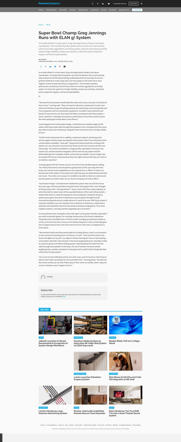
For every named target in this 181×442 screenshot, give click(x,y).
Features (63, 10)
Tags (66, 425)
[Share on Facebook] (45, 66)
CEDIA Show (78, 337)
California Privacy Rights (90, 425)
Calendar (94, 10)
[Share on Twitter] (41, 66)
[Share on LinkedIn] (50, 66)
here (64, 296)
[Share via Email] (64, 66)
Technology (51, 10)
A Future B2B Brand (52, 425)
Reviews (112, 10)
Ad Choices (108, 425)
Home (41, 25)
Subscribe (133, 4)
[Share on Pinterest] (60, 66)
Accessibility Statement (125, 425)
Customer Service (120, 4)
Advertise (71, 425)
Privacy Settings (136, 425)
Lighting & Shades (80, 374)
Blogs (103, 10)
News (41, 10)
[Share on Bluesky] (55, 66)
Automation (113, 374)
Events (73, 10)
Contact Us (61, 425)
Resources (83, 10)
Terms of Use (101, 425)
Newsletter (124, 10)
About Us (43, 425)
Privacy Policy (78, 425)
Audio (76, 407)
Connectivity (43, 407)
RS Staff (43, 59)
